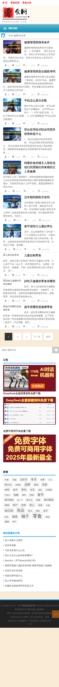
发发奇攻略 (10, 545)
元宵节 (23, 479)
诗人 (30, 510)
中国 (6, 479)
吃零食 (18, 484)
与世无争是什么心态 (15, 550)
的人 (32, 505)
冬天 (34, 479)
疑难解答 (40, 609)
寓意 (40, 490)
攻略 (16, 494)
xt (8, 157)
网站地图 (31, 609)
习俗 (14, 479)
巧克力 (7, 495)
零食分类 (26, 2)
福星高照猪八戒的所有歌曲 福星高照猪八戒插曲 (28, 565)
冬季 (42, 479)
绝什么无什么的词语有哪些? (19, 555)
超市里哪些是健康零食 (38, 307)
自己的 (9, 510)
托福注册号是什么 (13, 575)
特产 (15, 505)
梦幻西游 (48, 499)
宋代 (23, 489)
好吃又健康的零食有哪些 (39, 281)
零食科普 (15, 2)
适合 (6, 516)
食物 (7, 521)
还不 (45, 510)
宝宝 (32, 489)
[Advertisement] (29, 657)
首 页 (4, 2)
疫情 (23, 505)
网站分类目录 (52, 605)
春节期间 (9, 499)
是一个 (19, 500)
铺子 (25, 516)
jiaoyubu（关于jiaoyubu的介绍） (21, 560)
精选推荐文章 (20, 609)
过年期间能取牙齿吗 (37, 197)
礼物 (48, 505)
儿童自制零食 (32, 255)
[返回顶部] (55, 613)
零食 (37, 515)
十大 (50, 479)
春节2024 (46, 220)
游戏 (7, 505)
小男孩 (29, 624)
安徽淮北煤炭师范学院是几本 (19, 585)
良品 (20, 510)
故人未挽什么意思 (13, 540)
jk (8, 65)
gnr (9, 220)
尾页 (48, 336)
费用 (38, 511)
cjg (9, 249)
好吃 (7, 489)
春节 (41, 494)
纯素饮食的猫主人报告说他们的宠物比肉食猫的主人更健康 (39, 167)
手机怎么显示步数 (35, 100)
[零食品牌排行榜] (29, 14)
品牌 (27, 484)
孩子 (15, 489)
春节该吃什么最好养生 (38, 226)
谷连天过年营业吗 (13, 570)
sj (8, 123)
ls (8, 275)
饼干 (14, 521)
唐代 (36, 484)
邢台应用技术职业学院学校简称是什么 (39, 131)
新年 (24, 495)
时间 (32, 494)
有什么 (29, 499)
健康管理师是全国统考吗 (39, 71)
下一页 (37, 336)
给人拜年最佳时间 (13, 580)
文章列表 (44, 65)
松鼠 (38, 499)
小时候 (49, 489)
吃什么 (8, 484)
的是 (40, 505)
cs (9, 191)
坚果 (44, 484)
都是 (15, 516)
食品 (47, 517)
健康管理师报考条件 (37, 42)
